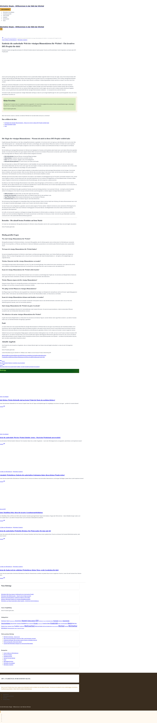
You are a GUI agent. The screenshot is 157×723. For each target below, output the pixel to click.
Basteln (4, 355)
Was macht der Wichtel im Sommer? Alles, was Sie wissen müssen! (20, 638)
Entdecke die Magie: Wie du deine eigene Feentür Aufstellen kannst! (20, 640)
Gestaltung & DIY (7, 14)
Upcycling (28, 357)
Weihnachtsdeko (39, 626)
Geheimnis (60, 621)
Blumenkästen (10, 355)
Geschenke (33, 355)
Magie (70, 623)
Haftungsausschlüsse (8, 696)
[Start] (2, 38)
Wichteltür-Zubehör (22, 40)
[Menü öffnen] (1, 29)
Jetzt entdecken (5, 9)
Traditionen (22, 626)
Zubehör (5, 17)
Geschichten (6, 19)
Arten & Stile (6, 15)
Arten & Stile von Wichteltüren (9, 40)
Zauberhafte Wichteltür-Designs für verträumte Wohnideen (18, 643)
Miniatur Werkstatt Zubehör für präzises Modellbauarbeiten (15, 599)
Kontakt (5, 697)
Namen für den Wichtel (9, 658)
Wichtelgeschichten (8, 661)
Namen (3, 626)
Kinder (36, 623)
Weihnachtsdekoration (47, 626)
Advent (8, 621)
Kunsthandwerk (64, 623)
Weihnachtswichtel (55, 626)
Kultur (59, 623)
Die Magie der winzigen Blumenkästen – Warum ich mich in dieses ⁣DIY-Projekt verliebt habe (26, 123)
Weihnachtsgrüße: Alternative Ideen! (13, 642)
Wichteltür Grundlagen (8, 12)
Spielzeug (9, 626)
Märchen (74, 623)
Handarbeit (19, 623)
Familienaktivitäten (49, 621)
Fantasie (55, 621)
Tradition (16, 626)
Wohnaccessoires (11, 628)
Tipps (13, 626)
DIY (21, 355)
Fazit (5, 126)
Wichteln (66, 626)
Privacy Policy (6, 699)
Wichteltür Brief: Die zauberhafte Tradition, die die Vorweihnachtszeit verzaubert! (20, 366)
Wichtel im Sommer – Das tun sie (12, 637)
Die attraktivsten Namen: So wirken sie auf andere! (12, 362)
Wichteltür (72, 626)
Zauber (15, 628)
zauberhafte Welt (40, 357)
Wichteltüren (4, 628)
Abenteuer (3, 621)
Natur (16, 357)
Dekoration (17, 355)
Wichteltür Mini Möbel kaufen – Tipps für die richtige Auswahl (16, 596)
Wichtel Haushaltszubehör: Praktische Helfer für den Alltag (15, 597)
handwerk (38, 355)
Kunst (8, 357)
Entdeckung (41, 621)
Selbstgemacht (22, 357)
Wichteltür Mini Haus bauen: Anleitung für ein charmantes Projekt (17, 594)
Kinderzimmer (40, 623)
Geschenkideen (5, 623)
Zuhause (22, 628)
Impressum (6, 694)
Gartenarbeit (26, 355)
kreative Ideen (46, 623)
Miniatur (12, 357)
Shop (4, 20)
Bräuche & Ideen (8, 654)
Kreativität (54, 623)
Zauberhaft (19, 628)
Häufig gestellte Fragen (10, 124)
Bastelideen (18, 621)
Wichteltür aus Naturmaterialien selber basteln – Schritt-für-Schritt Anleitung (20, 601)
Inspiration (31, 623)
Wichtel (33, 357)
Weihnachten (29, 626)
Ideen (28, 623)
